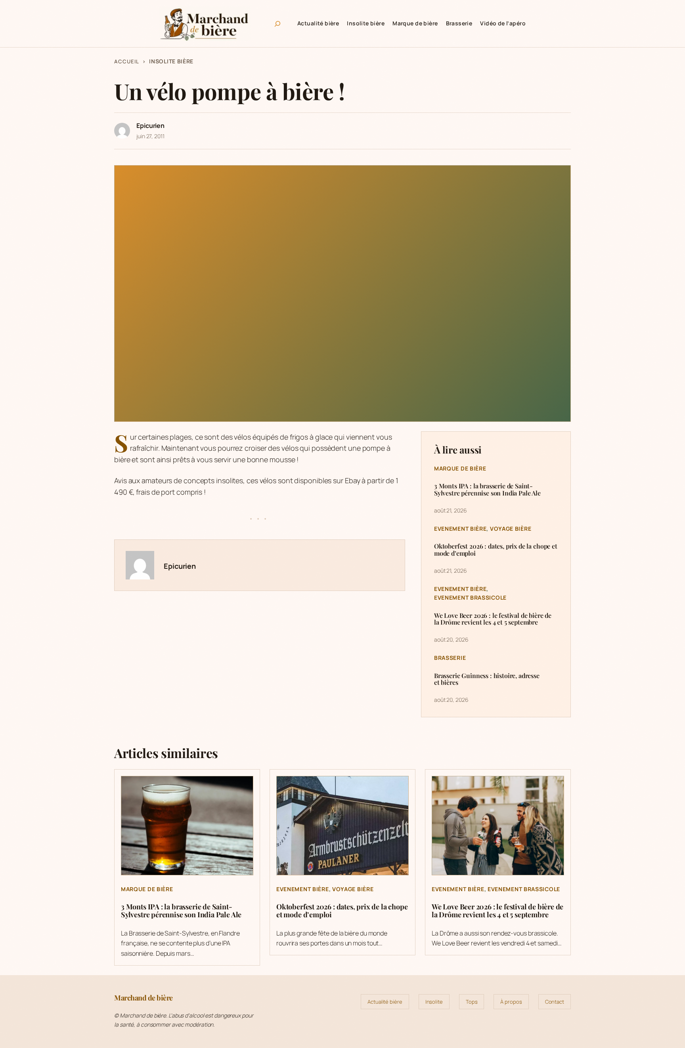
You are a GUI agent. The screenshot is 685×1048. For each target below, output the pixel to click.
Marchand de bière (143, 997)
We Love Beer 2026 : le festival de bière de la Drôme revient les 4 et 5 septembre (492, 619)
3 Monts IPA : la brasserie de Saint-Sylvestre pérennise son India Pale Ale (487, 489)
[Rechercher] (277, 23)
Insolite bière (171, 61)
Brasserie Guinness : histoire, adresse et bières (487, 679)
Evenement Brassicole (470, 597)
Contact (554, 1001)
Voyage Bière (510, 528)
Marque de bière (460, 468)
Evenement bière (460, 528)
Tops (472, 1001)
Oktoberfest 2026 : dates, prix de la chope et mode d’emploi (495, 549)
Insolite (434, 1001)
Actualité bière (384, 1001)
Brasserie (450, 657)
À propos (511, 1001)
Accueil (126, 61)
